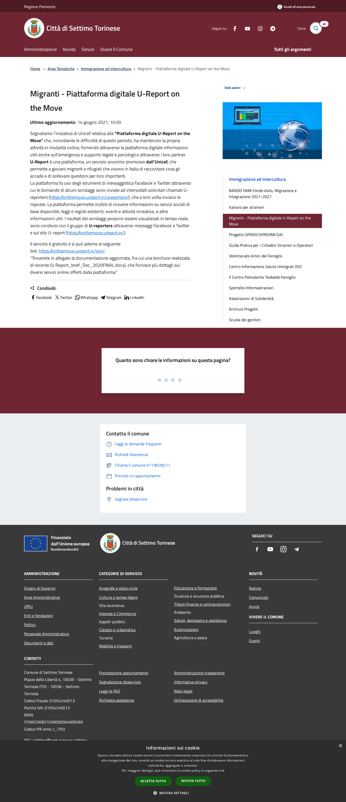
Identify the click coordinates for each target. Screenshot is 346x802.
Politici (30, 625)
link (221, 770)
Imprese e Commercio (117, 613)
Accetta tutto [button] (153, 781)
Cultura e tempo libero (118, 597)
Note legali (183, 691)
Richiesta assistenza (116, 700)
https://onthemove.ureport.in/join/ (72, 250)
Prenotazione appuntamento (123, 673)
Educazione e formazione (195, 588)
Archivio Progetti (243, 309)
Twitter (66, 297)
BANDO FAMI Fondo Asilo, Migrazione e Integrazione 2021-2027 (263, 193)
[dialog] (173, 771)
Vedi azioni (232, 87)
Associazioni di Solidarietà (251, 298)
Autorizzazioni (186, 629)
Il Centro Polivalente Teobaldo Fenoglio (262, 277)
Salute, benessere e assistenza (200, 620)
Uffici (28, 606)
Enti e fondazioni (38, 616)
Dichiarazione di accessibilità (198, 700)
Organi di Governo (39, 588)
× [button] (340, 746)
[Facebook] (233, 28)
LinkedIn (137, 297)
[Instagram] (258, 28)
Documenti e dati (38, 643)
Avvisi (254, 606)
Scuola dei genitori (245, 320)
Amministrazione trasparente (199, 673)
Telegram (114, 297)
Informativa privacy (190, 682)
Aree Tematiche (61, 69)
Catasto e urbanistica (117, 630)
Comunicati (258, 597)
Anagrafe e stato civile (118, 588)
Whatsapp (89, 297)
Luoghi (255, 631)
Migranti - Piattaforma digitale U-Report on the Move (270, 221)
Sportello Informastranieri (251, 288)
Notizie (255, 588)
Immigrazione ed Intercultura (106, 69)
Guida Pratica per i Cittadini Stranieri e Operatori (271, 245)
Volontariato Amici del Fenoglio (255, 256)
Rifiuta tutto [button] (193, 781)
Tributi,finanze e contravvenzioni (202, 604)
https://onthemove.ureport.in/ (95, 232)
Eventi (254, 641)
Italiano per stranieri (246, 207)
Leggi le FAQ (109, 691)
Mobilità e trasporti (115, 646)
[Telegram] (271, 28)
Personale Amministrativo (46, 634)
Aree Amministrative (42, 597)
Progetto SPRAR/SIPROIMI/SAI (256, 235)
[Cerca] (316, 28)
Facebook (44, 297)
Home (35, 69)
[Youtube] (245, 28)
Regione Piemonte (39, 7)
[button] (173, 793)
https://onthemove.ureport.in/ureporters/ (89, 197)
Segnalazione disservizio (120, 682)
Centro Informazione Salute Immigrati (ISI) (265, 266)
